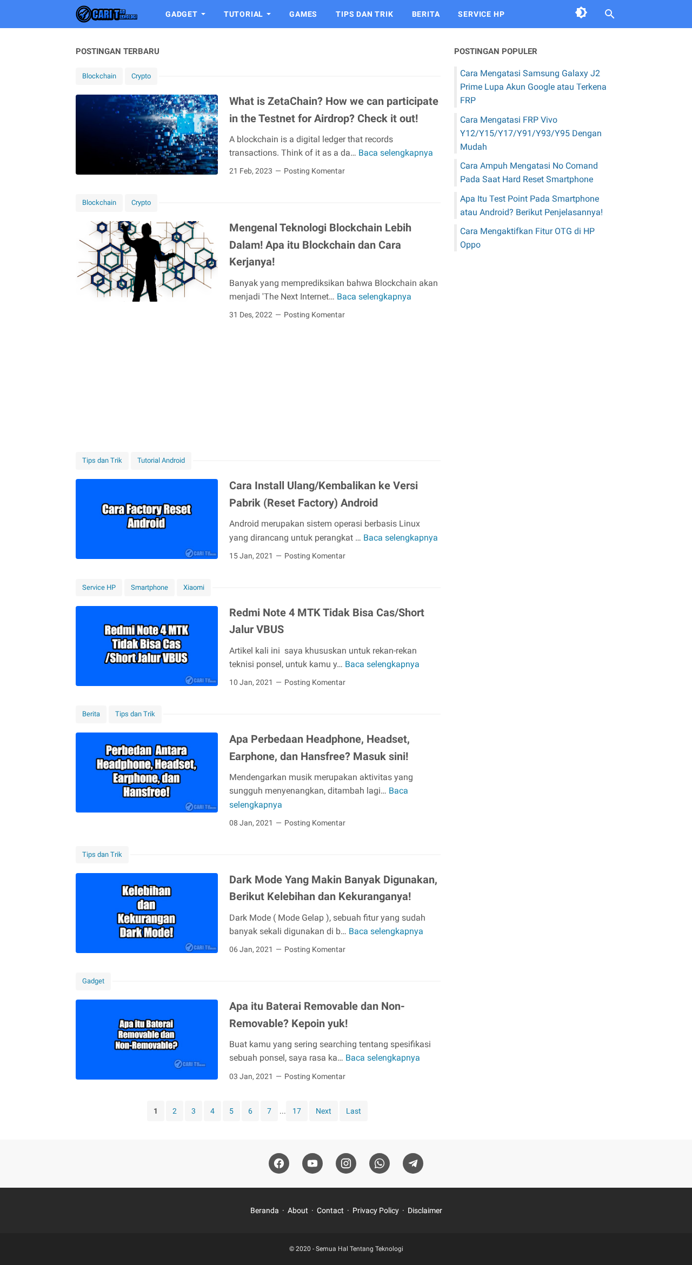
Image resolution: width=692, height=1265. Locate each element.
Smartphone (149, 587)
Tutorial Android (161, 460)
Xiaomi (193, 587)
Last (353, 1111)
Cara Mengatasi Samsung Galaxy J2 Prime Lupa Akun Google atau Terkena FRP (533, 86)
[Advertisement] (258, 386)
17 (296, 1111)
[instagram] (346, 1163)
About (298, 1210)
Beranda (264, 1210)
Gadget (181, 14)
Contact (330, 1210)
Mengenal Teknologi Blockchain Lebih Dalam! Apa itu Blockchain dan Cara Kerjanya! (320, 244)
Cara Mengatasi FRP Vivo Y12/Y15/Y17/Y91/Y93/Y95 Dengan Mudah (531, 133)
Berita (426, 14)
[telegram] (413, 1163)
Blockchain (99, 76)
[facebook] (279, 1163)
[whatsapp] (379, 1163)
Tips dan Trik (364, 14)
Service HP (481, 14)
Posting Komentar (314, 171)
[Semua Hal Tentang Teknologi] (110, 14)
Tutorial (243, 14)
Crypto (141, 76)
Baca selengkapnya (395, 153)
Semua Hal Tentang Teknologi (359, 1249)
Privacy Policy (375, 1210)
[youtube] (312, 1163)
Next (323, 1111)
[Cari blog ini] (609, 14)
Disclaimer (425, 1210)
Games (303, 14)
